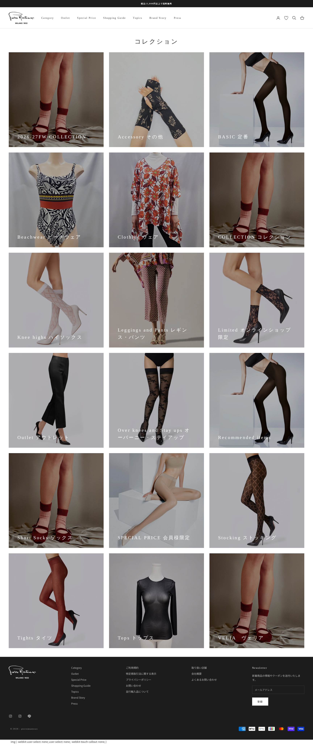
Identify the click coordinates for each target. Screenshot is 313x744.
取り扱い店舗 (199, 667)
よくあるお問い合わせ (204, 679)
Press (177, 17)
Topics (137, 17)
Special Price (86, 17)
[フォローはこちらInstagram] (10, 716)
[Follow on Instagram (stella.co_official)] (20, 716)
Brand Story (157, 17)
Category (47, 17)
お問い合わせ (133, 685)
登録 (260, 701)
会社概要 (196, 673)
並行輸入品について (137, 691)
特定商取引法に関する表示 (141, 673)
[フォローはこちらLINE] (29, 716)
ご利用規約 (132, 667)
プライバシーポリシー (138, 679)
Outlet (65, 17)
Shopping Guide (114, 17)
